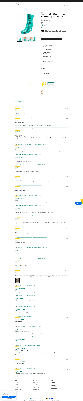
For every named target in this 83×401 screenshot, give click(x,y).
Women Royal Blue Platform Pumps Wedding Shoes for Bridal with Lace (29, 326)
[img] (31, 83)
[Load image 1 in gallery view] (19, 39)
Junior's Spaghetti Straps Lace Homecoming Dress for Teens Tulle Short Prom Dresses (32, 106)
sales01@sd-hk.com (54, 388)
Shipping (42, 20)
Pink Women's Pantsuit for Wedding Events (24, 316)
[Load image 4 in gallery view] (34, 39)
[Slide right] (38, 39)
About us (16, 382)
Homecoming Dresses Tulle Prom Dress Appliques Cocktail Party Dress (29, 117)
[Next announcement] (68, 1)
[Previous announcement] (15, 1)
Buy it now (52, 38)
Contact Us (16, 392)
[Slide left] (16, 39)
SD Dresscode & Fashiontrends (27, 400)
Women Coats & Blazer (36, 382)
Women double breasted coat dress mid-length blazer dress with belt (29, 345)
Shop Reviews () (28, 101)
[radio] (42, 25)
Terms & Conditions (18, 389)
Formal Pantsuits (35, 384)
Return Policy (17, 387)
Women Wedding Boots (36, 389)
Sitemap (34, 392)
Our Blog (16, 384)
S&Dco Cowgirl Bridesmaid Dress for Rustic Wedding (26, 285)
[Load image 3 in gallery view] (29, 39)
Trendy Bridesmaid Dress (36, 387)
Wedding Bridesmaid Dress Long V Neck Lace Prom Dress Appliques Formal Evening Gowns (33, 358)
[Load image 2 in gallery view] (24, 39)
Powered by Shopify (33, 400)
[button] (19, 9)
